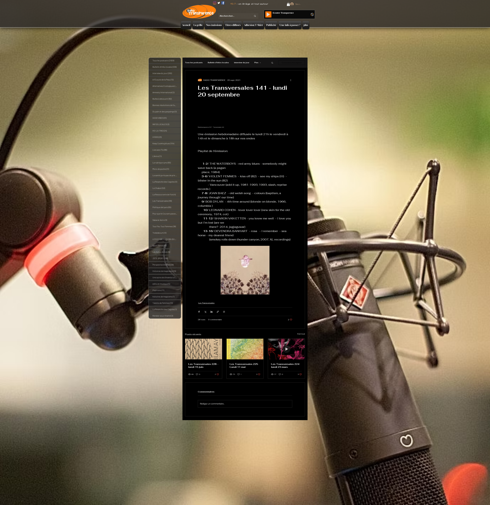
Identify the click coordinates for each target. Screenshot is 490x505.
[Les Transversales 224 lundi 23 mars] (286, 349)
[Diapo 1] (235, 11)
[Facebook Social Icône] (222, 2)
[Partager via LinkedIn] (211, 312)
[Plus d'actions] (290, 80)
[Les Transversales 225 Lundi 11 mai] (245, 349)
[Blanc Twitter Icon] (218, 2)
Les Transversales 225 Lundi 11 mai (244, 365)
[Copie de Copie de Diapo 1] (242, 11)
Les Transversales (206, 303)
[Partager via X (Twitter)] (205, 312)
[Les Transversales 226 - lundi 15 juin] (203, 349)
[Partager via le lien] (218, 312)
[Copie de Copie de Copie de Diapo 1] (245, 11)
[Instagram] (214, 2)
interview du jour (241, 63)
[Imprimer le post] (224, 312)
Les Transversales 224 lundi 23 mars (285, 365)
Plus (256, 63)
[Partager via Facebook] (199, 312)
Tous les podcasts (194, 63)
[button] (288, 4)
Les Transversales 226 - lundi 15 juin (203, 365)
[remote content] (245, 116)
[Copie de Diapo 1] (239, 11)
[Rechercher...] (255, 16)
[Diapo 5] (248, 11)
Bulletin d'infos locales (218, 63)
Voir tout (301, 334)
